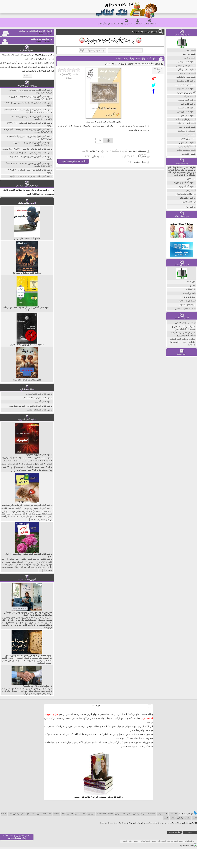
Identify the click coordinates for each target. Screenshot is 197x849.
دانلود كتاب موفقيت (186, 81)
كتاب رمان (190, 50)
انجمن (192, 285)
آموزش (91, 814)
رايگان (180, 818)
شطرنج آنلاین (189, 293)
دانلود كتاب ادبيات (142, 64)
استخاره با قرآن (188, 297)
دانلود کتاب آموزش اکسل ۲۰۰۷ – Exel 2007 (29, 163)
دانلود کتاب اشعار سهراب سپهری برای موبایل (31, 90)
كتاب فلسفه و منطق (186, 150)
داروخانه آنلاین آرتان (185, 194)
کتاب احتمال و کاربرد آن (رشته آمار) (183, 327)
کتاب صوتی (162, 814)
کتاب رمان (190, 190)
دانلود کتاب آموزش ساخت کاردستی (35, 123)
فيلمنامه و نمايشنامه (186, 131)
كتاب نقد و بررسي (187, 127)
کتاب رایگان (80, 814)
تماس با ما (126, 23)
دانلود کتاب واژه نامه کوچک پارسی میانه (137, 58)
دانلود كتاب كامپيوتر (186, 88)
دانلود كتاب (117, 796)
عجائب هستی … (180, 322)
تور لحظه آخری (188, 202)
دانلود (187, 818)
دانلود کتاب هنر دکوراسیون (39, 394)
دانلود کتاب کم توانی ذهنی (40, 410)
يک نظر (108, 64)
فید (190, 832)
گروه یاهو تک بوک (187, 305)
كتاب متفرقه (189, 96)
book (110, 814)
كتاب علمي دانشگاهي (185, 77)
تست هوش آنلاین (187, 301)
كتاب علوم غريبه (187, 73)
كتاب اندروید (189, 54)
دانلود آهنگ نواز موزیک (184, 182)
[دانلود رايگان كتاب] (181, 47)
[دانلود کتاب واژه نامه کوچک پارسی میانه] (154, 79)
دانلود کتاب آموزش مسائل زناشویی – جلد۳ (32, 117)
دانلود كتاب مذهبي (186, 100)
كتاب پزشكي (189, 58)
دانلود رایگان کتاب (17, 814)
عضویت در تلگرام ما (108, 23)
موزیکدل (191, 179)
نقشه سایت (174, 832)
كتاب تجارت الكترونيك (184, 85)
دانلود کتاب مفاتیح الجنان (40, 153)
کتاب (173, 818)
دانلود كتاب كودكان (186, 69)
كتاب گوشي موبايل (187, 146)
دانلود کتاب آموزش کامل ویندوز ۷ (36, 157)
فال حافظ (191, 282)
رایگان (136, 814)
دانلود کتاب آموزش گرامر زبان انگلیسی (33, 143)
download (101, 814)
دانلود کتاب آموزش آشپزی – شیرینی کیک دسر (30, 136)
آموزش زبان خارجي (186, 92)
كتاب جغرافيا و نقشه (185, 119)
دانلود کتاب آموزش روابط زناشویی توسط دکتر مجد (29, 129)
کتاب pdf (31, 814)
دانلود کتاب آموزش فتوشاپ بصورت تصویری (31, 96)
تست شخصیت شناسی (185, 308)
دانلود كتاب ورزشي (186, 112)
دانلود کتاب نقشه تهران (41, 176)
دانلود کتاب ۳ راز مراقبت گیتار (37, 398)
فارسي (70, 814)
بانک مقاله (190, 289)
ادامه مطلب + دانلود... (72, 161)
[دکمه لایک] (108, 140)
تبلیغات (138, 23)
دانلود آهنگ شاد (187, 198)
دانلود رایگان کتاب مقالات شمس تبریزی (182, 334)
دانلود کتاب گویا (148, 814)
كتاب (166, 818)
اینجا (111, 734)
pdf (63, 814)
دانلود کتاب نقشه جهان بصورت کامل (35, 170)
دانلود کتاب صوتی (123, 814)
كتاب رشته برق (188, 154)
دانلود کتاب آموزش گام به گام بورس (35, 103)
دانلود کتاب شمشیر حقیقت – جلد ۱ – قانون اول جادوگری (182, 342)
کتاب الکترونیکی (44, 814)
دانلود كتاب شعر (187, 104)
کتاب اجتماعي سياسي (185, 65)
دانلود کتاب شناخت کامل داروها (37, 149)
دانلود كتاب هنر (188, 115)
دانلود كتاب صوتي (187, 142)
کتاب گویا (174, 814)
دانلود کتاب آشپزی (43, 401)
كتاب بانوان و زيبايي (186, 123)
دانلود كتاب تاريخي (186, 62)
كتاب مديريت (189, 135)
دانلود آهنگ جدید (187, 186)
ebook (56, 814)
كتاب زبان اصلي (188, 138)
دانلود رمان (190, 207)
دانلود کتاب (150, 23)
